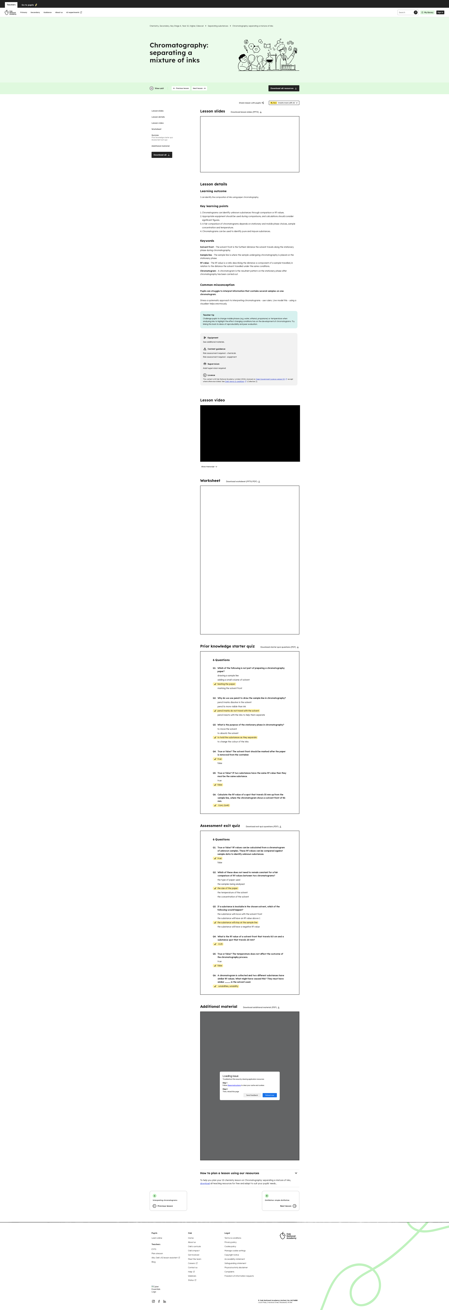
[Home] (10, 12)
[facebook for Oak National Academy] (159, 1301)
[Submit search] (416, 12)
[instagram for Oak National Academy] (153, 1301)
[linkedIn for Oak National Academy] (165, 1301)
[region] (249, 144)
